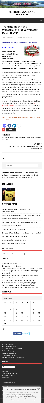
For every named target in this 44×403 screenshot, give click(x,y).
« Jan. (4, 329)
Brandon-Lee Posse (25, 37)
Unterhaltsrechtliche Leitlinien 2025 (14, 240)
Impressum (5, 371)
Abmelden (12, 382)
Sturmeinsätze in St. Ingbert (11, 226)
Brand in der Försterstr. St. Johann (14, 244)
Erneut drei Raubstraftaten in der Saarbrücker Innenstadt (21, 233)
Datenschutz (26, 396)
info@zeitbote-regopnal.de (15, 357)
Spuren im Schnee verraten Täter (13, 229)
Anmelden (5, 382)
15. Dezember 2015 (10, 37)
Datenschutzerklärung (9, 373)
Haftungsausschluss (8, 375)
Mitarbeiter (5, 378)
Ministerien (5, 386)
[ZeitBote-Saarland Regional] (22, 7)
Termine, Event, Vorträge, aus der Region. (18, 173)
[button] (41, 20)
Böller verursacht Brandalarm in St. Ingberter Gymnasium (22, 215)
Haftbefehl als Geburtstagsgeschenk (14, 236)
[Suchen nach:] (22, 165)
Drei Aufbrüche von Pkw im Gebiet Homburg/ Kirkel (19, 222)
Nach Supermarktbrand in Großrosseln (15, 219)
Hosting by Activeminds (9, 355)
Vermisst (11, 130)
